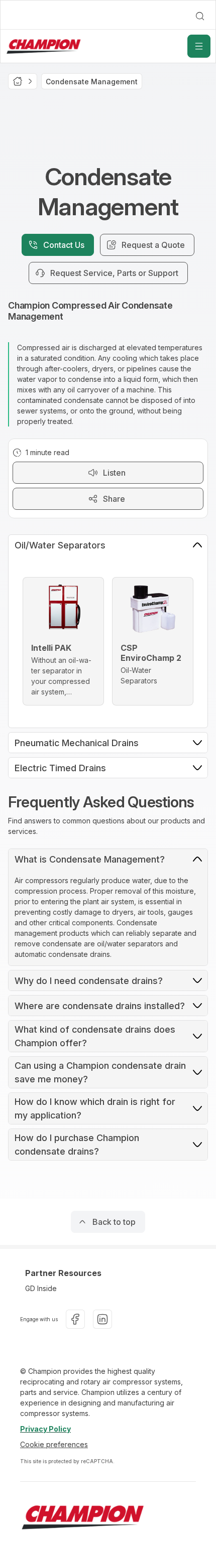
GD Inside (41, 1288)
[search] (199, 16)
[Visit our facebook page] (75, 1319)
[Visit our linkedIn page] (102, 1319)
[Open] (198, 46)
